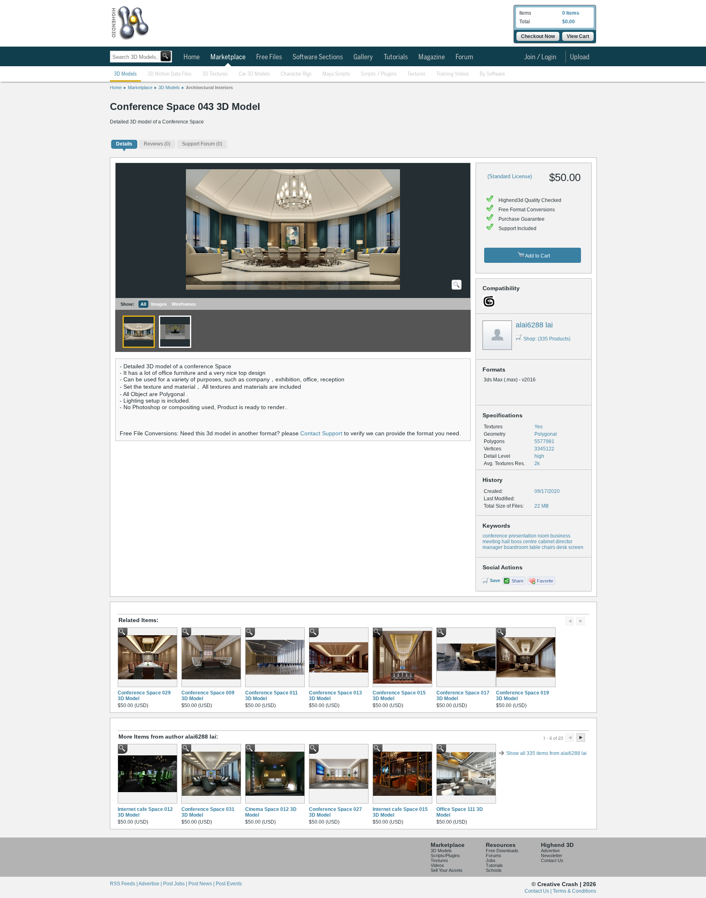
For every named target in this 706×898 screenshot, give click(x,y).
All (143, 304)
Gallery (363, 57)
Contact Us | (539, 891)
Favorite (545, 580)
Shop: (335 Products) (546, 339)
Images (159, 304)
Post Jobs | (175, 884)
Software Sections (318, 57)
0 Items (570, 13)
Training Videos (452, 74)
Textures (416, 74)
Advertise (550, 850)
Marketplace (228, 57)
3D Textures (215, 74)
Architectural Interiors (209, 87)
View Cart (578, 36)
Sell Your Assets (446, 870)
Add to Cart (537, 256)
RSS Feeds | (124, 884)
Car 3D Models (254, 74)
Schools (494, 870)
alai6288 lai (534, 325)
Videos (437, 865)
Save (495, 580)
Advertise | (151, 884)
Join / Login (540, 57)
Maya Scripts (336, 74)
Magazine (431, 57)
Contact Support (321, 433)
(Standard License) (509, 176)
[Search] (166, 56)
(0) (157, 144)
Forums (493, 855)
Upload (580, 57)
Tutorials (396, 57)
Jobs (491, 860)
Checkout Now (538, 36)
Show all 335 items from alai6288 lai (546, 753)
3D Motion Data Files (169, 74)
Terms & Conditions (574, 891)
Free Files (269, 57)
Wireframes (184, 304)
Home (191, 57)
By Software (492, 74)
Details (124, 144)
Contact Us (552, 860)
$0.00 (568, 22)
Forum (464, 57)
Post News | (202, 884)
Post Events (229, 884)
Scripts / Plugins (379, 74)
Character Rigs (296, 74)
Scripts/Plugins (445, 855)
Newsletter (551, 855)
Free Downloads (502, 850)
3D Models (125, 74)
